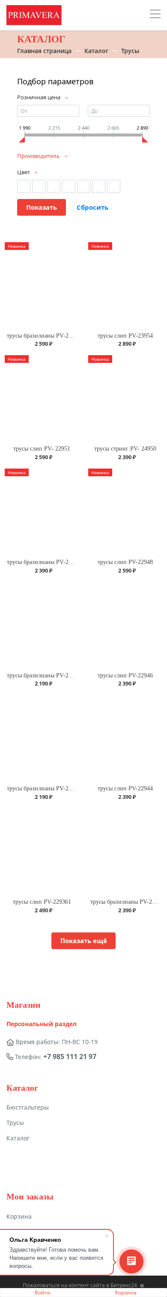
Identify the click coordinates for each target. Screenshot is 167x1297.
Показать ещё (83, 940)
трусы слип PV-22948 (125, 562)
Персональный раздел (41, 1024)
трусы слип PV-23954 (125, 335)
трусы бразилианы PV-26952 (44, 335)
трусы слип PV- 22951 (41, 448)
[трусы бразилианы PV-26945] (42, 624)
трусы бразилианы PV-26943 (44, 788)
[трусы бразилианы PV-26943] (42, 737)
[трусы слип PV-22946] (125, 624)
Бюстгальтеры (27, 1107)
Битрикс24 (123, 1285)
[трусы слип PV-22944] (125, 737)
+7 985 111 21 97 (69, 1056)
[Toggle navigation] (155, 15)
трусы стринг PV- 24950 (125, 448)
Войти (43, 1292)
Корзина (126, 1292)
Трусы (15, 1123)
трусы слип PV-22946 (125, 675)
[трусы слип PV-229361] (42, 850)
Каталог (18, 1138)
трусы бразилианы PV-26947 (44, 562)
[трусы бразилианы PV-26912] (125, 850)
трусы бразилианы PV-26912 (127, 902)
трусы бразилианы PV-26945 (44, 675)
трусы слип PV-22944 (125, 788)
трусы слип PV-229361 (42, 902)
